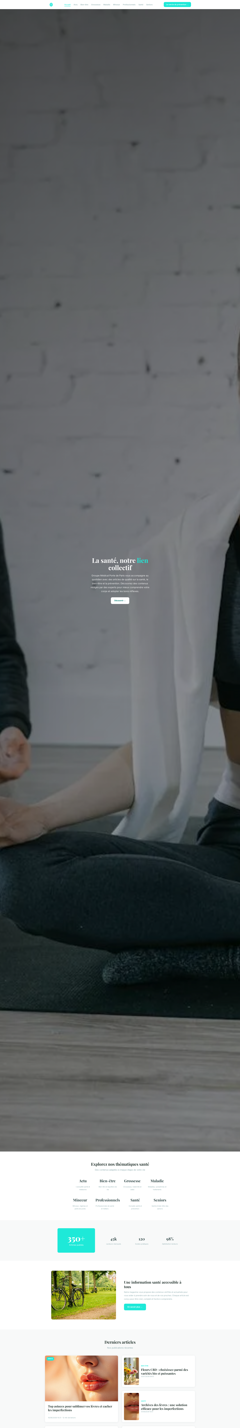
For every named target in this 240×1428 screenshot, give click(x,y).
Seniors (149, 4)
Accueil (67, 4)
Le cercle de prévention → (177, 4)
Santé (140, 4)
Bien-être (84, 4)
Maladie (106, 4)
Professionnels (129, 4)
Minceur (116, 4)
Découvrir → (120, 600)
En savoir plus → (135, 1307)
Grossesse (95, 4)
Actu (76, 4)
